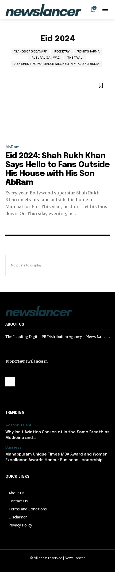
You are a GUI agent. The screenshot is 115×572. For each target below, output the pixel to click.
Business (13, 447)
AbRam (12, 147)
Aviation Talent (18, 425)
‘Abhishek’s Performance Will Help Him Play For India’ (57, 64)
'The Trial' (75, 57)
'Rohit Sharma (88, 51)
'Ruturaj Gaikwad (45, 57)
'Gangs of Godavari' (30, 51)
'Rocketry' (61, 51)
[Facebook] (10, 381)
